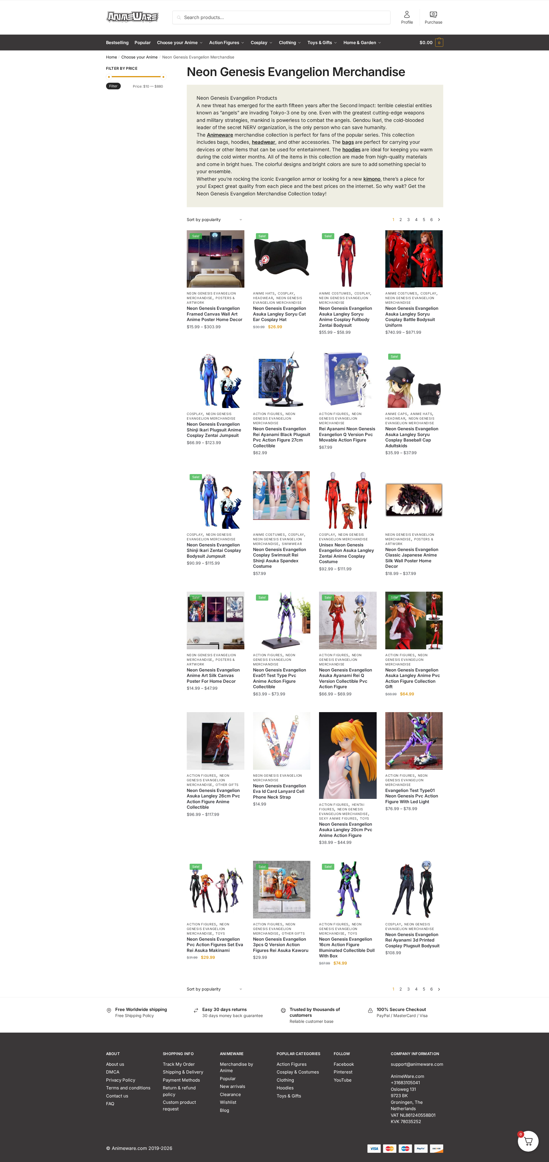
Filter (113, 86)
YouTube (343, 1080)
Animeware (220, 135)
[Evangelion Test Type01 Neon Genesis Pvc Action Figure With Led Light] (414, 741)
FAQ (110, 1103)
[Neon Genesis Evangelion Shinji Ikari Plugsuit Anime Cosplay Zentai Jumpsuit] (215, 379)
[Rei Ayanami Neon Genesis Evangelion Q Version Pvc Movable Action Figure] (348, 379)
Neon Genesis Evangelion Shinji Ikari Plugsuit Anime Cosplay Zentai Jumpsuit (214, 429)
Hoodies (285, 1088)
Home (111, 57)
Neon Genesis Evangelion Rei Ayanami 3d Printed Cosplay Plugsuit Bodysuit (412, 940)
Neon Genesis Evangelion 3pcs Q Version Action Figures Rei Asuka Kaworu (280, 944)
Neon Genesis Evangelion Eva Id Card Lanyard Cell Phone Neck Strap (279, 791)
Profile (407, 22)
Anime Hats (264, 293)
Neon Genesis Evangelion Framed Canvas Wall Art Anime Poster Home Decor (214, 313)
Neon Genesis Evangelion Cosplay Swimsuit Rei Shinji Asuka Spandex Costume (279, 558)
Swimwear (292, 544)
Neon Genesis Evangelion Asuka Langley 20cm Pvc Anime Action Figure (345, 829)
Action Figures (267, 414)
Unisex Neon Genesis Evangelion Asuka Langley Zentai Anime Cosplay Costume (346, 553)
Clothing (285, 1080)
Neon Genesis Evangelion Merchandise (211, 295)
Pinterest (343, 1072)
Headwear (263, 298)
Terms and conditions (128, 1088)
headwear (263, 142)
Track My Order (179, 1064)
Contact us (117, 1096)
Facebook (344, 1064)
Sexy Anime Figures (338, 818)
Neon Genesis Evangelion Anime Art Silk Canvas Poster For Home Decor (213, 675)
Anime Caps (396, 414)
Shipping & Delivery (183, 1072)
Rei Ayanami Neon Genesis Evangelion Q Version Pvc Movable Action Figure (347, 434)
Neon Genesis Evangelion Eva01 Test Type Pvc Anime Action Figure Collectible (279, 678)
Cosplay (286, 293)
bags (348, 142)
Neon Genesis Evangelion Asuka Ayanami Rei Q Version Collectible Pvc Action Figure (345, 678)
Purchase (433, 22)
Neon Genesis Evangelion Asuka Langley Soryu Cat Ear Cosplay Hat (279, 313)
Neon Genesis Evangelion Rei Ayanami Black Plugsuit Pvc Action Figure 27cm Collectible (281, 437)
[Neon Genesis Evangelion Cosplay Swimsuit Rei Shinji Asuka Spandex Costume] (282, 500)
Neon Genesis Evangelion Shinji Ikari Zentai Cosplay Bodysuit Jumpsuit (214, 550)
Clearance (230, 1094)
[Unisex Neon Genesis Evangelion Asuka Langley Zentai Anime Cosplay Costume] (348, 500)
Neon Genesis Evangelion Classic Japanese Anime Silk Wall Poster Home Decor (411, 558)
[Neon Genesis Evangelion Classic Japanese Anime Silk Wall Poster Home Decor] (414, 500)
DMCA (112, 1072)
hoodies (351, 149)
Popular (228, 1078)
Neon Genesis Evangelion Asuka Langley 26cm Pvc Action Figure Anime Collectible (213, 799)
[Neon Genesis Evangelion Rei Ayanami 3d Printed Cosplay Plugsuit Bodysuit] (414, 889)
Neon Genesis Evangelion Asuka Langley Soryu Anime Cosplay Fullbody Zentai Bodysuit (345, 316)
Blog (224, 1110)
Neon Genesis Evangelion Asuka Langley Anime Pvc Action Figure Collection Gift (412, 678)
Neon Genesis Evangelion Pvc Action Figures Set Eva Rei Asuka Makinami (215, 944)
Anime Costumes (335, 293)
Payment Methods (181, 1080)
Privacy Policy (120, 1080)
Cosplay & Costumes (298, 1072)
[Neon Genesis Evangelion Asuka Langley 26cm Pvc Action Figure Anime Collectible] (215, 741)
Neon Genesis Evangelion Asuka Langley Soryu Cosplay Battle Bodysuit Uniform (411, 316)
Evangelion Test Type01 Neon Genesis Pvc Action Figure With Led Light (411, 796)
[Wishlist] (235, 239)
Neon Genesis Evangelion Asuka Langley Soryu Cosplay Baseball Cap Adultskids (411, 437)
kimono (371, 179)
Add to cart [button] (282, 344)
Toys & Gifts (289, 1096)
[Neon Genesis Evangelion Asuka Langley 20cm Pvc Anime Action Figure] (348, 755)
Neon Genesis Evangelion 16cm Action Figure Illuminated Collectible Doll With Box (347, 947)
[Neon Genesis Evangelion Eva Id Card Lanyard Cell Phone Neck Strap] (282, 741)
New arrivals (232, 1086)
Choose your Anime (139, 57)
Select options (215, 344)
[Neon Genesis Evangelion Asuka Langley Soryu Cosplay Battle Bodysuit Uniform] (414, 259)
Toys (364, 818)
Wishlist (228, 1102)
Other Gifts (227, 785)
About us (115, 1064)
